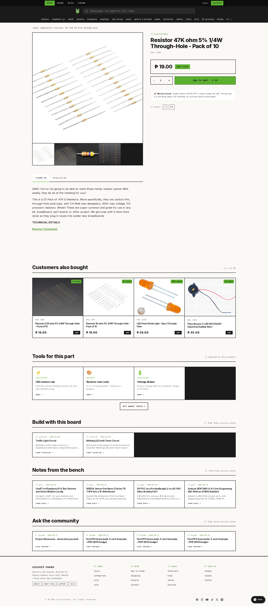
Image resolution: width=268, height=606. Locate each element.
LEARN (60, 3)
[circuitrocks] (35, 11)
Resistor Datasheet (45, 229)
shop (35, 28)
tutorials (173, 571)
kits (96, 580)
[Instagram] (202, 599)
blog (170, 575)
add (76, 332)
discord (172, 585)
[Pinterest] (222, 599)
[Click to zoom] (87, 87)
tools (97, 571)
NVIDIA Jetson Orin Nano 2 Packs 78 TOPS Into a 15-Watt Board (105, 490)
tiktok (208, 580)
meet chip (49, 584)
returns (135, 580)
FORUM (81, 3)
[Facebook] (197, 599)
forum (171, 580)
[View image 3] (87, 154)
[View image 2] (65, 154)
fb (171, 107)
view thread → (43, 546)
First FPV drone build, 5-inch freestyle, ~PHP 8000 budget (106, 540)
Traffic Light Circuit (46, 440)
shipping (135, 575)
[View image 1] (43, 154)
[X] (217, 599)
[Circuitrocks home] (77, 11)
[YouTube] (207, 599)
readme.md (41, 177)
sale (96, 585)
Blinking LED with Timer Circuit (102, 440)
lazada (208, 575)
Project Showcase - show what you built (56, 539)
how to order (138, 571)
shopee (208, 571)
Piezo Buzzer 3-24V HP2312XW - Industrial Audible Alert (205, 325)
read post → (42, 503)
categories (100, 575)
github (62, 584)
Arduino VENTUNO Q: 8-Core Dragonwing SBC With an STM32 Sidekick (210, 490)
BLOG (71, 3)
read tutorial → (44, 452)
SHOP (50, 3)
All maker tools (134, 406)
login (205, 3)
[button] (45, 19)
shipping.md (59, 177)
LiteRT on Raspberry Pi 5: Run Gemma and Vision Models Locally (56, 490)
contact (135, 585)
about (37, 584)
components (46, 28)
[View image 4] (110, 154)
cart (217, 3)
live (72, 584)
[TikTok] (212, 599)
